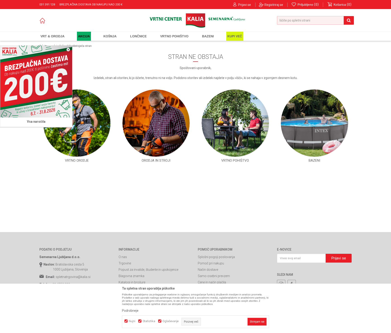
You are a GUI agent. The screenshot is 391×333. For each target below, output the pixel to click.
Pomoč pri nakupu (211, 263)
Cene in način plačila (212, 282)
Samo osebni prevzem (214, 276)
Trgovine (125, 263)
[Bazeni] (314, 123)
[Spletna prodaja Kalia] (195, 20)
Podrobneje (130, 310)
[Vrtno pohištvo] (235, 123)
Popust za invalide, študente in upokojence (148, 269)
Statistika (149, 321)
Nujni (132, 321)
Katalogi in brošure (132, 282)
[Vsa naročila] (36, 81)
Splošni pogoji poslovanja (216, 257)
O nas (123, 257)
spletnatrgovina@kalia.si (73, 277)
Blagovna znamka (131, 276)
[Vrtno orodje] (76, 123)
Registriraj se (274, 5)
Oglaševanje (170, 321)
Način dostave (208, 269)
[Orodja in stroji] (156, 123)
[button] (315, 20)
